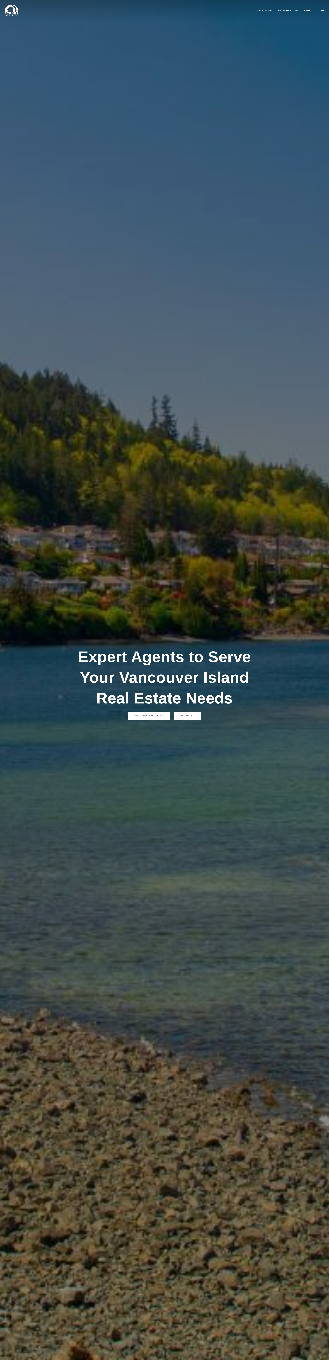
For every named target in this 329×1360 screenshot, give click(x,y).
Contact (308, 10)
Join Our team (265, 10)
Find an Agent (187, 716)
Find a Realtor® (288, 10)
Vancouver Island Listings (149, 716)
